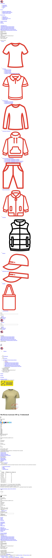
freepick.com (8, 554)
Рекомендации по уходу (6, 18)
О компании (4, 5)
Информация (2, 525)
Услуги (1, 519)
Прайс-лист (4, 16)
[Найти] (3, 315)
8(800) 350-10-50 (8, 29)
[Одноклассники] (2, 422)
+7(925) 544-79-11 (8, 30)
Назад (6, 360)
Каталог (1, 517)
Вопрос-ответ (4, 19)
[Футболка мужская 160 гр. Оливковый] (10, 412)
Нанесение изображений (6, 11)
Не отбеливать (2, 456)
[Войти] (0, 343)
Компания (2, 520)
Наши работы (2, 522)
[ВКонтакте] (1, 422)
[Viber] (6, 422)
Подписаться (3, 514)
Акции (1, 518)
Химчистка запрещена (4, 454)
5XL (1, 433)
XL (1, 428)
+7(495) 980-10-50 (3, 25)
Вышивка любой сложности (7, 12)
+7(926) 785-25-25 (7, 27)
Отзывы (3, 468)
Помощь (1, 531)
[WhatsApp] (8, 422)
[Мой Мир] (3, 422)
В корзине (6, 462)
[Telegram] (11, 422)
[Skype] (9, 422)
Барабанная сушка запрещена (5, 455)
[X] (5, 422)
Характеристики (5, 469)
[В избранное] (1, 420)
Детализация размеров (6, 466)
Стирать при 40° (3, 453)
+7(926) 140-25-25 (7, 28)
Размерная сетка (5, 17)
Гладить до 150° (3, 452)
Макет (3, 467)
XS (1, 424)
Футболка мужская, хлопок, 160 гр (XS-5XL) (8, 488)
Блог (3, 7)
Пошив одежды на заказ (6, 13)
